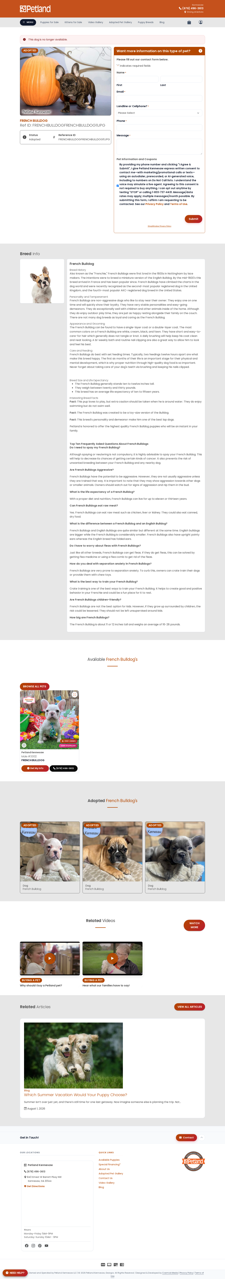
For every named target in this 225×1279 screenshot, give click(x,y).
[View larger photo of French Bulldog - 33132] (75, 695)
